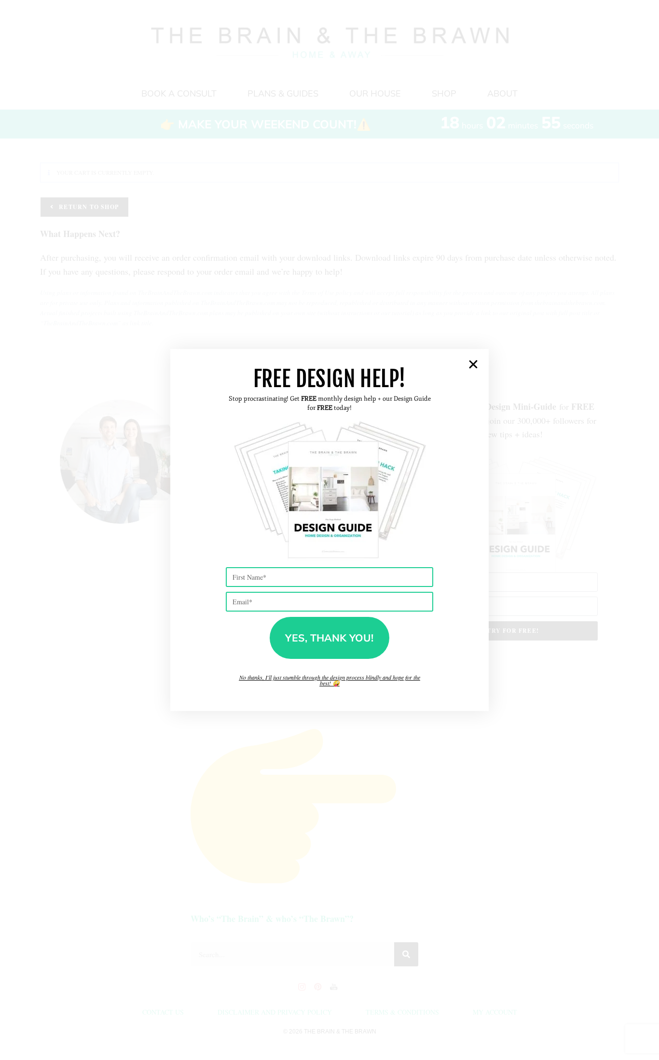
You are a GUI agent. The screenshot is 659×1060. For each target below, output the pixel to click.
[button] (473, 364)
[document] (329, 530)
